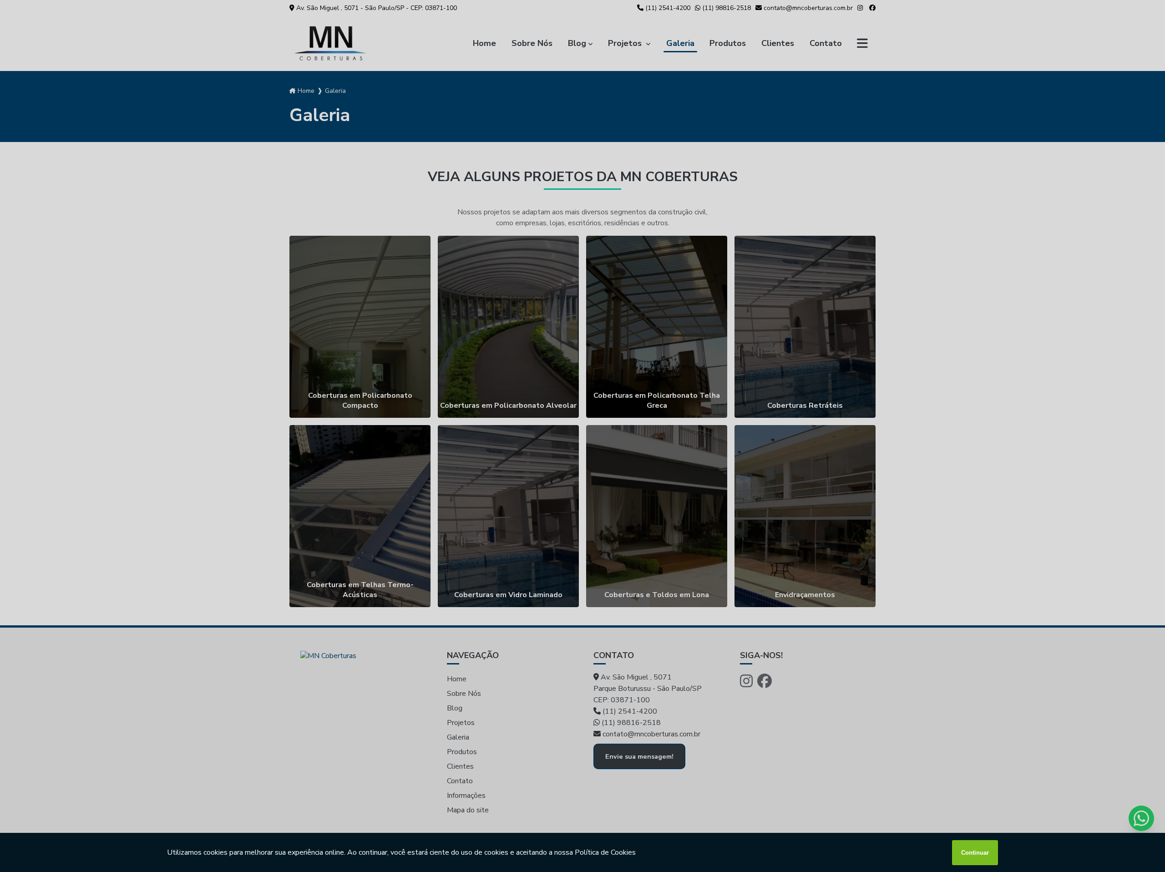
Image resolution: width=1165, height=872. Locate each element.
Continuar (975, 852)
